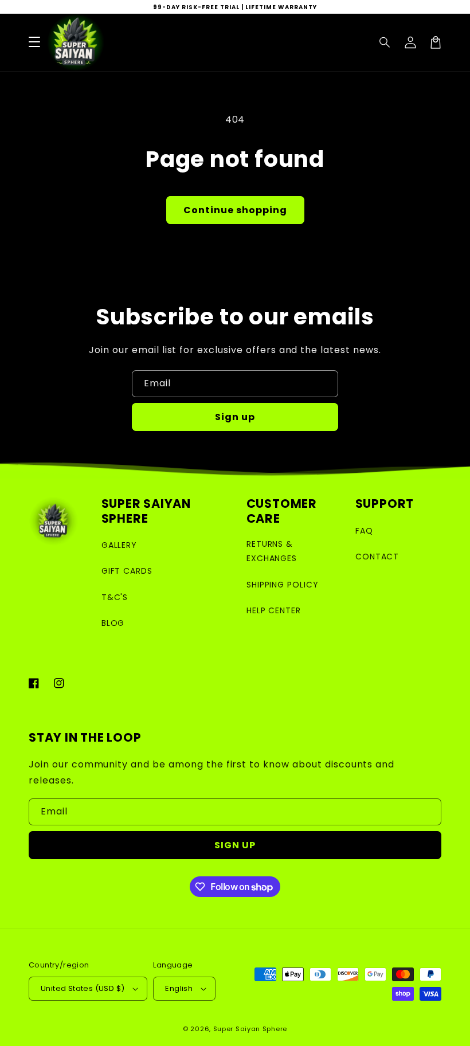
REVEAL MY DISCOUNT (235, 685)
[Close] (417, 351)
